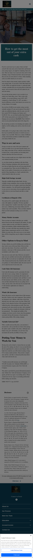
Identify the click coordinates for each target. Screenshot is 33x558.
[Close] (31, 535)
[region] (16, 546)
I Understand (17, 555)
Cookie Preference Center (16, 550)
